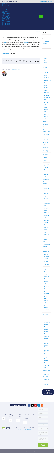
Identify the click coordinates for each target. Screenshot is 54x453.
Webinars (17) (46, 384)
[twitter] (32, 405)
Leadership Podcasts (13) (46, 174)
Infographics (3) (46, 135)
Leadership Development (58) (46, 97)
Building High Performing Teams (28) (46, 196)
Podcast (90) (46, 154)
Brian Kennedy (6, 53)
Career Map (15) (45, 68)
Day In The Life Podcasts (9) (46, 166)
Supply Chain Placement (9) (46, 359)
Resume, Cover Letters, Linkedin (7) (46, 60)
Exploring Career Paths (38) (46, 263)
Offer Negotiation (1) (46, 234)
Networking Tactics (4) (46, 228)
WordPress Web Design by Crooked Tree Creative (36, 451)
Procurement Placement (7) (46, 352)
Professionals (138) (46, 189)
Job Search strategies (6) (46, 222)
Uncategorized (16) (46, 380)
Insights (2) (45, 139)
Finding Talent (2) (46, 86)
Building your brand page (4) (46, 256)
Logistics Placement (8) (46, 331)
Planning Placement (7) (46, 345)
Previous (38, 31)
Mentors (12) (46, 282)
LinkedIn (26, 42)
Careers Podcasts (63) (46, 159)
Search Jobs (43, 1)
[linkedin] (38, 405)
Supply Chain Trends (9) (46, 366)
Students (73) (46, 251)
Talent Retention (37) (46, 109)
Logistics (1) (46, 147)
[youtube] (35, 405)
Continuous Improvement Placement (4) (46, 323)
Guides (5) (45, 121)
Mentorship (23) (46, 103)
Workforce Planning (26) (46, 116)
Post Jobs (49, 1)
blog (5, 42)
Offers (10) (45, 151)
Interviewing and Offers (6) (46, 276)
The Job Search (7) (46, 292)
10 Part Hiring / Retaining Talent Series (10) (46, 44)
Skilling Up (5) (46, 287)
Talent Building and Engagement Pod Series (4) (46, 373)
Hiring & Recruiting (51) (46, 130)
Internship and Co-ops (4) (46, 269)
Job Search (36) (45, 143)
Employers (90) (46, 72)
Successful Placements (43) (45, 316)
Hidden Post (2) (45, 125)
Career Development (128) (46, 51)
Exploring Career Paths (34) (46, 210)
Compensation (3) (46, 81)
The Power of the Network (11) (46, 299)
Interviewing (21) (46, 216)
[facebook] (29, 405)
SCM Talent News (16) (45, 240)
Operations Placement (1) (46, 338)
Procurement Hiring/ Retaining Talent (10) (46, 182)
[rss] (42, 405)
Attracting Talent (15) (46, 76)
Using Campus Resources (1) (46, 308)
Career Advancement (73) (46, 203)
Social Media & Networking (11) (46, 246)
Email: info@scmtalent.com (25, 429)
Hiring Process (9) (46, 91)
